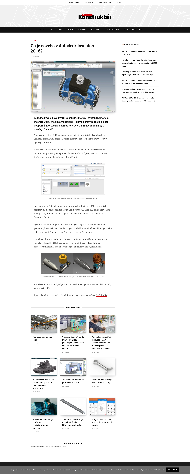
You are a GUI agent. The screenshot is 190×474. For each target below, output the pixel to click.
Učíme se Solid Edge (133, 30)
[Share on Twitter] (19, 130)
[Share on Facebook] (19, 124)
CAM (60, 30)
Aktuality (35, 40)
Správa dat (96, 30)
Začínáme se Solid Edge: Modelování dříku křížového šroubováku (73, 422)
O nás (119, 2)
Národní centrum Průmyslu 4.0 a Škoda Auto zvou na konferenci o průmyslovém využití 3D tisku (139, 63)
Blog (42, 30)
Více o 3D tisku (131, 44)
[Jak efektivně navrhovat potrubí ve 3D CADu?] (73, 367)
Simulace (82, 30)
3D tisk (70, 30)
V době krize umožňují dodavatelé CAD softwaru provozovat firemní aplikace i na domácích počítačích (101, 343)
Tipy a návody (112, 30)
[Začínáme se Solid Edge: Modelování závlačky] (102, 367)
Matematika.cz (105, 2)
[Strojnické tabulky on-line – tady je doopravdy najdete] (102, 406)
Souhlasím (172, 470)
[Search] (147, 30)
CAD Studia (101, 295)
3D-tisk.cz (90, 2)
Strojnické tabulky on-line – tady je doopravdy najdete (102, 422)
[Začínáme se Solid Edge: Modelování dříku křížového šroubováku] (73, 406)
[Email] (19, 148)
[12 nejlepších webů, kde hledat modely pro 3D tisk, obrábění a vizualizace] (44, 367)
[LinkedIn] (19, 142)
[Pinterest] (19, 136)
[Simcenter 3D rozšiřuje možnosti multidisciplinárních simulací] (44, 406)
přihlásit (64, 446)
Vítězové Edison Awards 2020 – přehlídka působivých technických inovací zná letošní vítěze (73, 343)
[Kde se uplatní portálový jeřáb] (44, 324)
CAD (51, 30)
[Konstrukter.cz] (95, 16)
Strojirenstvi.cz (73, 2)
